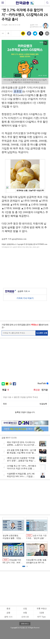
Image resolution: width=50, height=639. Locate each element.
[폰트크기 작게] (2, 33)
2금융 (41, 613)
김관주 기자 (24, 291)
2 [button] (27, 566)
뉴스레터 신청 (41, 333)
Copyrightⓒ (14, 628)
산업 (25, 609)
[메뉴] (2, 2)
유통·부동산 (42, 609)
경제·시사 (8, 617)
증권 (8, 609)
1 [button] (23, 566)
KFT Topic (41, 617)
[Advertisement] (25, 267)
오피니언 (25, 617)
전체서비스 (25, 624)
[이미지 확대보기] (45, 43)
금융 (8, 613)
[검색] (47, 2)
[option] (25, 540)
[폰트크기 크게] (8, 33)
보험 (25, 613)
